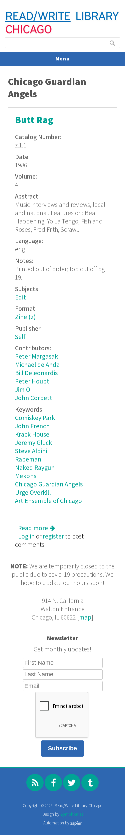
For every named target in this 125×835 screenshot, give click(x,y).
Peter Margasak (36, 357)
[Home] (62, 33)
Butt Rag (34, 120)
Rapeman (28, 460)
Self (20, 337)
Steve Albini (31, 451)
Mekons (25, 476)
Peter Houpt (32, 381)
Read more (36, 528)
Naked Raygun (35, 468)
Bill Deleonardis (36, 373)
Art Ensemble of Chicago (48, 501)
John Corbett (33, 398)
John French (32, 426)
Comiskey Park (35, 418)
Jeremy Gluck (33, 443)
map (85, 618)
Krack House (32, 435)
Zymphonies (71, 814)
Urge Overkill (33, 493)
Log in (26, 537)
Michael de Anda (37, 365)
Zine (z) (25, 317)
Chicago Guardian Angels (49, 484)
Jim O (22, 390)
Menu (62, 59)
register (53, 537)
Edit (20, 297)
